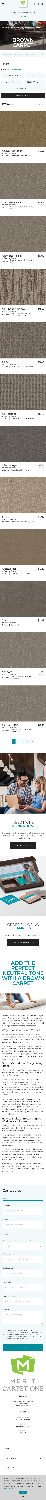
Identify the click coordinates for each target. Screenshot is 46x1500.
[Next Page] (37, 741)
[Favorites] (38, 4)
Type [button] (33, 75)
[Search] (43, 54)
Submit (23, 1347)
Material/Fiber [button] (11, 75)
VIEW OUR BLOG (20, 845)
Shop (7, 1449)
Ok (23, 1492)
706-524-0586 (23, 17)
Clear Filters (17, 70)
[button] (34, 4)
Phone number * (9, 1254)
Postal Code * (8, 1282)
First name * (7, 1205)
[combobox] (21, 54)
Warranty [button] (21, 89)
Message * (6, 1309)
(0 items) (42, 4)
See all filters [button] (21, 96)
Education (10, 1468)
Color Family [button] (33, 82)
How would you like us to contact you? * (17, 1241)
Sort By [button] (36, 104)
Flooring (17, 25)
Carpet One (5, 25)
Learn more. (8, 1488)
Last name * (7, 1219)
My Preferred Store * (10, 1296)
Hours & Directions (23, 1406)
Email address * (8, 1268)
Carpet (26, 25)
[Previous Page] (9, 741)
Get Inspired (10, 1458)
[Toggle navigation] (3, 4)
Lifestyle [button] (10, 82)
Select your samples (20, 942)
